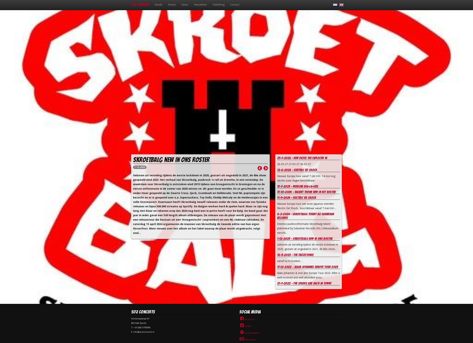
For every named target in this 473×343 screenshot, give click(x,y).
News (184, 4)
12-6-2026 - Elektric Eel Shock (297, 170)
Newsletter (200, 4)
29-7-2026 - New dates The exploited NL (302, 158)
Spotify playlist (252, 332)
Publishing (218, 4)
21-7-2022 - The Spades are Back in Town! (304, 283)
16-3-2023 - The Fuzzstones (295, 255)
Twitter (248, 326)
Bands (158, 4)
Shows (172, 4)
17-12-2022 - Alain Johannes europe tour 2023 (307, 267)
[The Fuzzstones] (265, 169)
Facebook (250, 319)
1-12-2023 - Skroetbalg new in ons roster (304, 238)
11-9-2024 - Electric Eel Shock (296, 197)
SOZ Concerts (140, 4)
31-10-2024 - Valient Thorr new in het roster (306, 192)
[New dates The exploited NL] (260, 169)
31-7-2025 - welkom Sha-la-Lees (297, 186)
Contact (234, 4)
